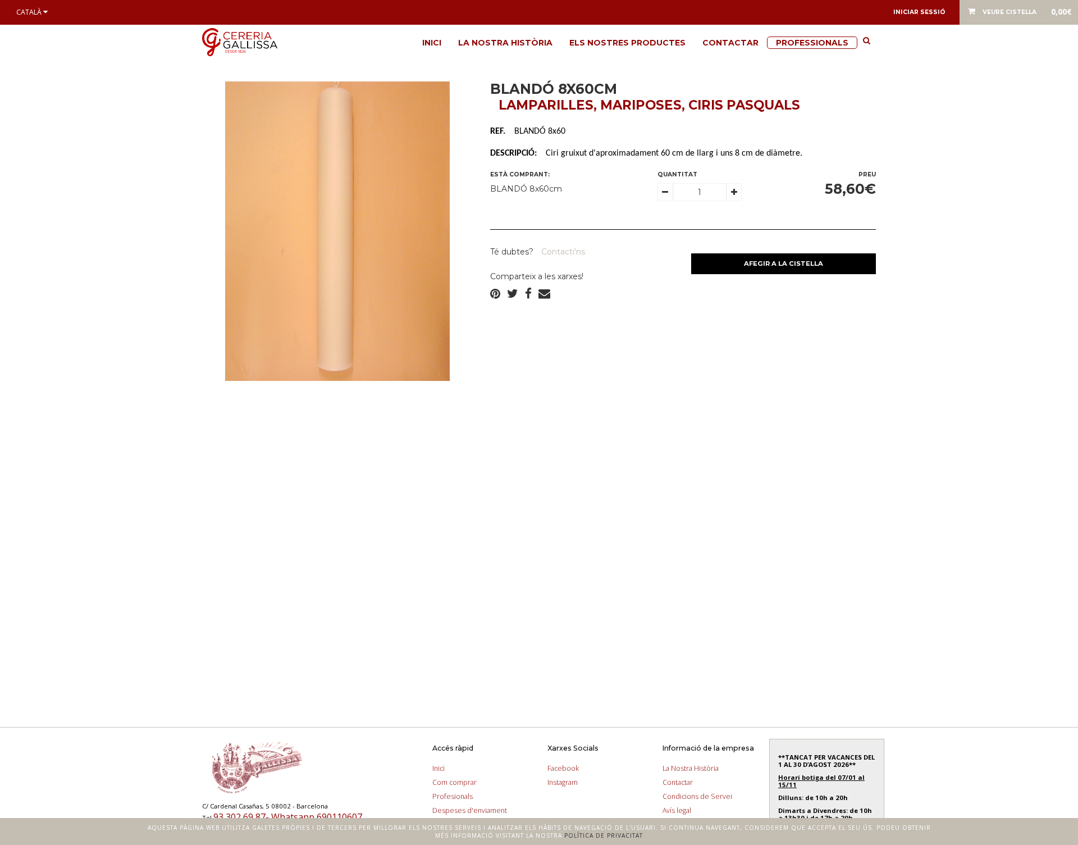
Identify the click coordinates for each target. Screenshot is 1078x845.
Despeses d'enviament (469, 810)
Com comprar (454, 782)
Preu (867, 174)
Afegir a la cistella (783, 263)
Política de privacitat (603, 835)
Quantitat (677, 174)
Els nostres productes (627, 43)
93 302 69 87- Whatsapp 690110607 (287, 817)
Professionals (812, 43)
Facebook (563, 768)
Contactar (730, 43)
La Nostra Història (505, 43)
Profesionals (452, 796)
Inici (431, 43)
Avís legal (677, 810)
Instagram (562, 782)
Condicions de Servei (697, 796)
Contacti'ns (562, 252)
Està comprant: (520, 174)
